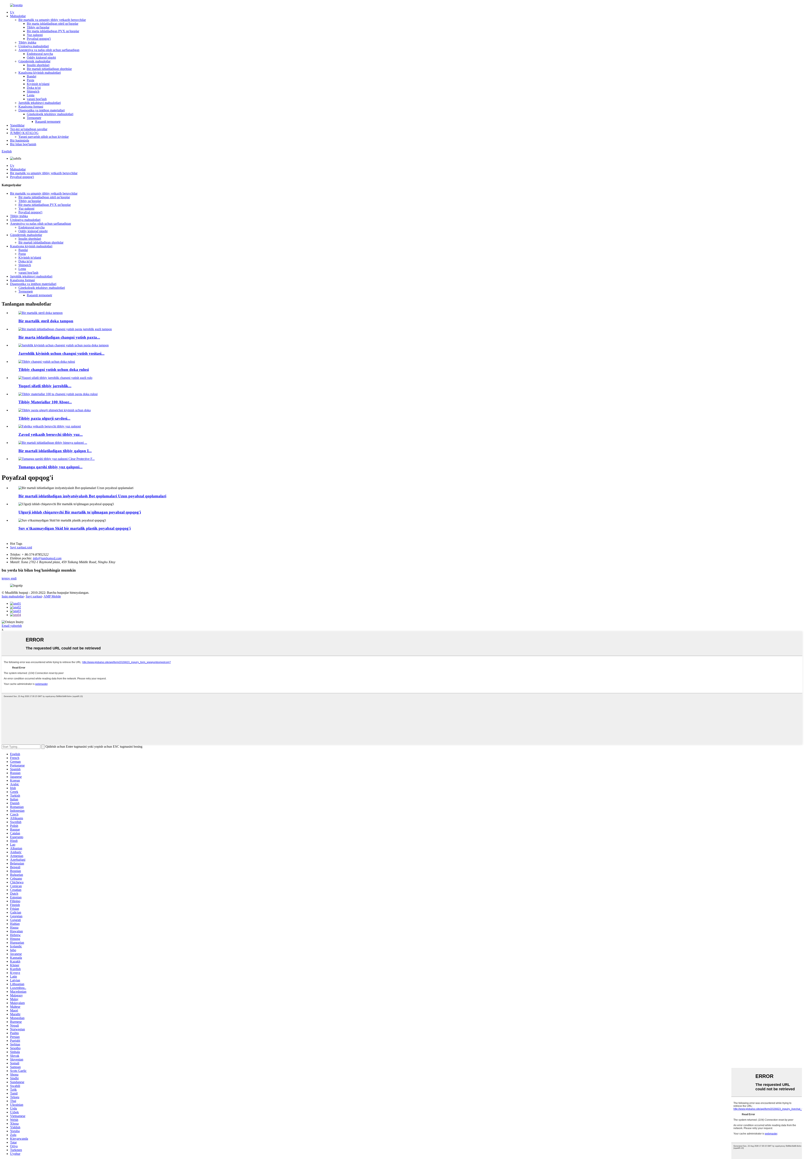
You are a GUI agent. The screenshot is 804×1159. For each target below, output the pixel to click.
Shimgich (33, 91)
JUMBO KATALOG (24, 133)
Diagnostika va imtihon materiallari (41, 110)
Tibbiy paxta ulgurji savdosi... (44, 418)
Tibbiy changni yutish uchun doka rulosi (53, 369)
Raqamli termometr (48, 121)
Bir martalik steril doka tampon (45, 321)
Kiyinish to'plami (38, 84)
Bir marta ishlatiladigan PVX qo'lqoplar (53, 31)
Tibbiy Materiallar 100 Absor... (45, 402)
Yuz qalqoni (35, 35)
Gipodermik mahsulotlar (34, 61)
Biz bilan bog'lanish (23, 144)
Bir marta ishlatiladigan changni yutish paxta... (59, 337)
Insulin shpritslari (38, 65)
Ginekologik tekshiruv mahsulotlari (50, 114)
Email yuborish (12, 625)
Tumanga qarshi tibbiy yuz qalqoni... (50, 467)
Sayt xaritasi (34, 596)
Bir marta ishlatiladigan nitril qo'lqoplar (52, 23)
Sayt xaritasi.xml (21, 547)
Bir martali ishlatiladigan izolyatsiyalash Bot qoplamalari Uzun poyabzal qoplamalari (92, 496)
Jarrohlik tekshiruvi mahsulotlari (39, 103)
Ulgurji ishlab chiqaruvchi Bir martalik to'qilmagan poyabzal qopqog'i (79, 512)
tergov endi (9, 578)
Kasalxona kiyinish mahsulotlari (39, 72)
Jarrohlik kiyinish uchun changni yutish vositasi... (61, 353)
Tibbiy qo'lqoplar (38, 27)
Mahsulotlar (18, 16)
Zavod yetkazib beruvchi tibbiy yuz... (50, 434)
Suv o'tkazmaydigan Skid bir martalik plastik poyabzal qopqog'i (74, 528)
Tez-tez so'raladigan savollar (28, 129)
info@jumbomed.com (47, 558)
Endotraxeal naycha (40, 53)
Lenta (30, 95)
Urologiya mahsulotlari (33, 46)
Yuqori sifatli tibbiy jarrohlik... (44, 386)
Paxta (30, 80)
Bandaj (31, 76)
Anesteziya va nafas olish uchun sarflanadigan (48, 50)
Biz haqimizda (19, 140)
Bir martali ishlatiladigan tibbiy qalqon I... (55, 451)
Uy (12, 12)
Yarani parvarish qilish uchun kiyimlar (43, 136)
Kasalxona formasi (30, 106)
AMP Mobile (52, 596)
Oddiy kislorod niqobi (41, 57)
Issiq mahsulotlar (13, 596)
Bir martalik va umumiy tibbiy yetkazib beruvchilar (52, 20)
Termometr (34, 118)
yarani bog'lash (37, 99)
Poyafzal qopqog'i (39, 38)
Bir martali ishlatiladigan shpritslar (49, 69)
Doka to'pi (34, 87)
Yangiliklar (17, 125)
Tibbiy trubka (27, 42)
